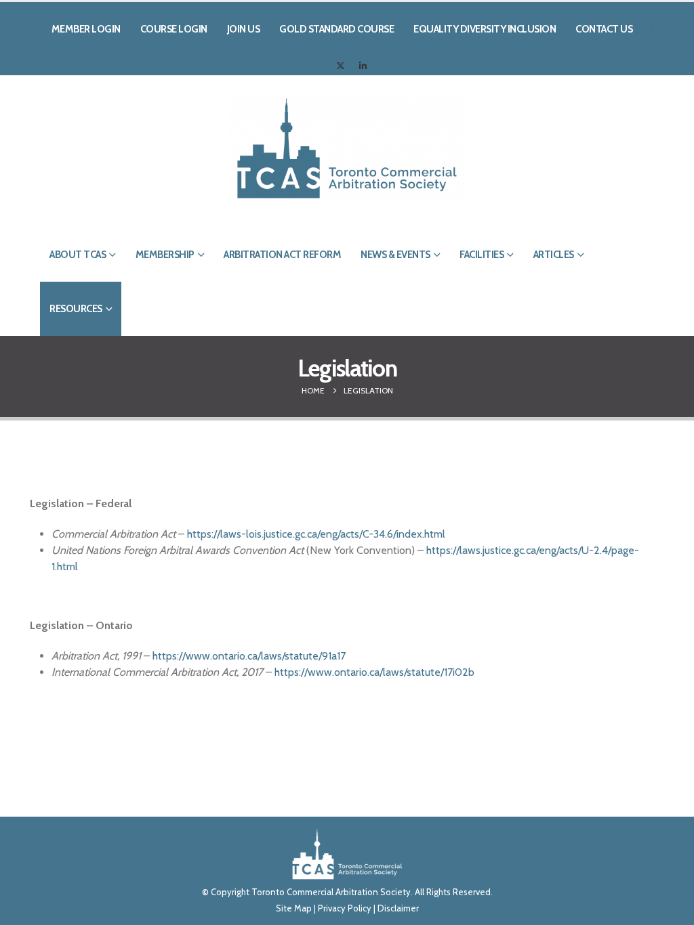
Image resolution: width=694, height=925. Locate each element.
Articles (553, 255)
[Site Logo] (347, 148)
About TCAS (77, 255)
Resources (75, 309)
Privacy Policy (344, 908)
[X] (340, 65)
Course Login (173, 29)
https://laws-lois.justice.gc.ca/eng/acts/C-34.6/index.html (316, 534)
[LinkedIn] (363, 65)
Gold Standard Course (336, 29)
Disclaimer (398, 908)
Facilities (482, 255)
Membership (165, 255)
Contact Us (603, 29)
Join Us (243, 29)
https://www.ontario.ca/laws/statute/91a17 (249, 655)
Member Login (86, 29)
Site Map (294, 908)
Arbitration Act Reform (282, 255)
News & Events (395, 255)
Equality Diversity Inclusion (484, 29)
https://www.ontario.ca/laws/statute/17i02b (374, 672)
